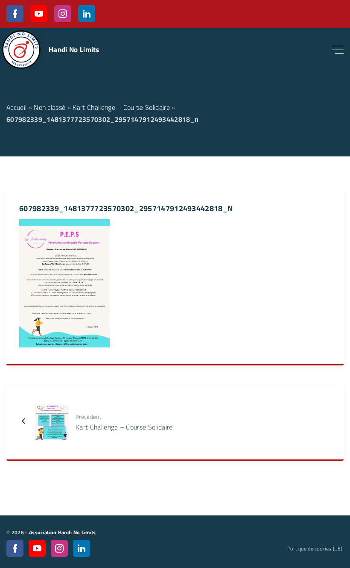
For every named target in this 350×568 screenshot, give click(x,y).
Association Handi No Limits (62, 532)
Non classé (49, 107)
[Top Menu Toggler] (337, 49)
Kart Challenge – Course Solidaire (121, 107)
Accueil (16, 107)
